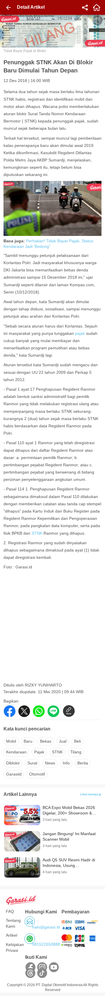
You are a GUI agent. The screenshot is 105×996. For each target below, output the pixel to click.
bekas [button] (45, 741)
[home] (96, 7)
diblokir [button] (13, 763)
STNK (37, 533)
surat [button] (32, 763)
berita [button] (82, 763)
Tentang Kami (13, 923)
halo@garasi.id (46, 927)
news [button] (50, 763)
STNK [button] (57, 752)
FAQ (10, 911)
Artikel (11, 935)
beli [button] (77, 741)
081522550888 (46, 944)
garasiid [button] (14, 774)
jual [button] (62, 741)
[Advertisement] (52, 627)
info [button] (66, 763)
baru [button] (28, 741)
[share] (84, 7)
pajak (80, 333)
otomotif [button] (37, 774)
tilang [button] (75, 752)
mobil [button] (11, 741)
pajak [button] (39, 752)
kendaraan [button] (16, 752)
